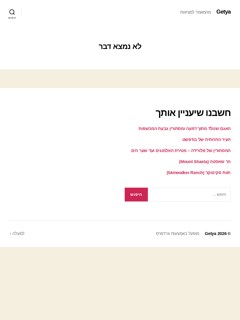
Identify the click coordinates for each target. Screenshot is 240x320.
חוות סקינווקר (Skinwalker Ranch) (199, 172)
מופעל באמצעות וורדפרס (177, 233)
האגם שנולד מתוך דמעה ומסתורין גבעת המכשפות (185, 128)
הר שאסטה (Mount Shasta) (205, 161)
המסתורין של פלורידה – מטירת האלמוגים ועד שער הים (181, 150)
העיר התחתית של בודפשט (206, 139)
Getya (223, 12)
